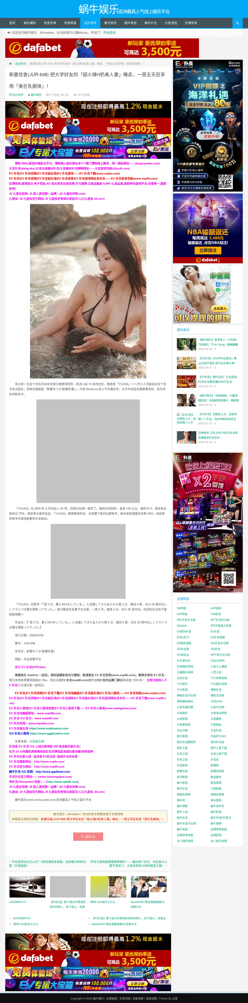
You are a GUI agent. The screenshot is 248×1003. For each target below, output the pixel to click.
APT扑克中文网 (220, 620)
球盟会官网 (183, 794)
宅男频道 (70, 23)
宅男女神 (50, 23)
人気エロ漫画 (219, 666)
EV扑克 (215, 631)
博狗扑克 (216, 689)
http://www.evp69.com (49, 766)
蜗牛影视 (216, 812)
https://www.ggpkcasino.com (49, 733)
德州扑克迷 (217, 742)
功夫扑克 (182, 678)
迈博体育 (191, 23)
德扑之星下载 (219, 748)
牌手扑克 (182, 788)
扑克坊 (215, 759)
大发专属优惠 (185, 707)
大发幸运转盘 (219, 713)
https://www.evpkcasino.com (48, 728)
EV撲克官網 (184, 643)
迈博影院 (216, 835)
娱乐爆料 (30, 23)
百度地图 (151, 998)
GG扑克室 (183, 649)
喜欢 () (90, 837)
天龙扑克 (216, 730)
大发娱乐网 (36, 741)
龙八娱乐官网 (219, 841)
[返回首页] (10, 63)
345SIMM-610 (22, 918)
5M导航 (181, 608)
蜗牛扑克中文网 (186, 823)
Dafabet (182, 625)
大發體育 (216, 719)
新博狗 (215, 765)
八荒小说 (216, 672)
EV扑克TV (183, 637)
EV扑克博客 (218, 637)
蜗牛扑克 (151, 23)
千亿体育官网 (219, 678)
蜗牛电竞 (130, 23)
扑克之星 (182, 759)
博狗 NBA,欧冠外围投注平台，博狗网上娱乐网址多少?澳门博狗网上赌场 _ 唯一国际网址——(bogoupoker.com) (87, 163)
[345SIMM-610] (27, 886)
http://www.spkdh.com (62, 781)
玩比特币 (90, 23)
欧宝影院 (216, 782)
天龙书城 (182, 730)
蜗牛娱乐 (36, 95)
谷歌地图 (138, 998)
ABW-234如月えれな (25, 924)
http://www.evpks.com (49, 761)
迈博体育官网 (219, 829)
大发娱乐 (182, 713)
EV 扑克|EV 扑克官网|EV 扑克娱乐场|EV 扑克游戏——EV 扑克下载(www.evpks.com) (64, 173)
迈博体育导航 (185, 835)
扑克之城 (182, 753)
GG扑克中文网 (219, 643)
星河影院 (182, 777)
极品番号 (216, 777)
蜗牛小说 (182, 812)
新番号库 (182, 771)
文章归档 (124, 998)
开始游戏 (109, 32)
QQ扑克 (215, 649)
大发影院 (182, 719)
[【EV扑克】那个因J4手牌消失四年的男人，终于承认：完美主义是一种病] (68, 886)
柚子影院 (182, 782)
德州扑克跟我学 (186, 742)
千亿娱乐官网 (219, 684)
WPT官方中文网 (220, 655)
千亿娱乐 (182, 684)
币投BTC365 (218, 736)
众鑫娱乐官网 (185, 672)
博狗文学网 (217, 695)
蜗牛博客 (182, 806)
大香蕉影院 (183, 724)
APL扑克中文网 (186, 620)
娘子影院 (182, 736)
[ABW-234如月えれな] (108, 886)
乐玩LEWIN (218, 660)
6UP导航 (182, 614)
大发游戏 (171, 23)
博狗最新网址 (185, 701)
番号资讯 (110, 23)
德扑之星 (182, 748)
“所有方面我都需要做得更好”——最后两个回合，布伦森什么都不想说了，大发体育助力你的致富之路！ (128, 863)
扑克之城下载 (219, 753)
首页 (12, 23)
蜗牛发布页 (217, 806)
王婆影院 (216, 788)
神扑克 (181, 800)
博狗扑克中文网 (186, 695)
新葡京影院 (217, 771)
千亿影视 (182, 689)
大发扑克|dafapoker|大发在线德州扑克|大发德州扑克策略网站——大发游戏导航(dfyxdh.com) (69, 168)
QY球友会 (183, 655)
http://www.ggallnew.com (53, 771)
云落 (174, 998)
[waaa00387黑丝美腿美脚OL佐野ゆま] (149, 886)
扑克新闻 (182, 765)
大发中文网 (217, 707)
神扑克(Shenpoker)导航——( (28, 781)
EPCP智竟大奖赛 (221, 625)
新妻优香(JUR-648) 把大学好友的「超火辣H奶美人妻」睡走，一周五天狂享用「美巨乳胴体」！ (103, 819)
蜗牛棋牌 (216, 823)
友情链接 (111, 998)
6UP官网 (216, 608)
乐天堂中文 (183, 660)
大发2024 (216, 701)
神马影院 (216, 800)
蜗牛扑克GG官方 (221, 817)
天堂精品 (216, 724)
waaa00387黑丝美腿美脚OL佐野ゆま (114, 924)
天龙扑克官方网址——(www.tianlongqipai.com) (40, 776)
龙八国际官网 (185, 841)
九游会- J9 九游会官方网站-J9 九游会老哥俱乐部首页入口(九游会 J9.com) (57, 198)
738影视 (216, 614)
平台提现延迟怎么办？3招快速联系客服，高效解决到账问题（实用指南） (47, 863)
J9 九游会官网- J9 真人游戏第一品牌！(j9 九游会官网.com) (47, 193)
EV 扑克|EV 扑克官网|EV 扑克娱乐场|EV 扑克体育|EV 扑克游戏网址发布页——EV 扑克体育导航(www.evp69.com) (83, 178)
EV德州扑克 (184, 631)
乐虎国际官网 (185, 666)
